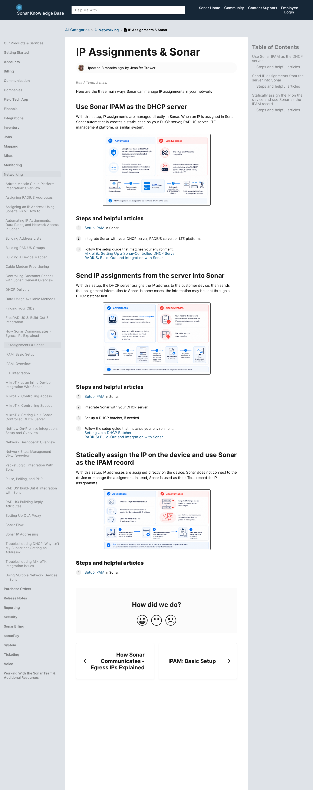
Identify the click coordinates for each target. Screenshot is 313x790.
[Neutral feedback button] (156, 621)
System (10, 645)
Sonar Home (210, 8)
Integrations (14, 118)
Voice (8, 664)
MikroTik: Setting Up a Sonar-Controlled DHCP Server (130, 253)
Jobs (8, 137)
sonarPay (11, 636)
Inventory (11, 127)
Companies (13, 90)
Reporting (12, 607)
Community (234, 8)
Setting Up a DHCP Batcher (108, 433)
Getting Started (16, 52)
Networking (13, 174)
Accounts (12, 62)
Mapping (11, 146)
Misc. (8, 155)
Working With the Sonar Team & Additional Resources (30, 675)
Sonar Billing (14, 626)
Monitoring (13, 165)
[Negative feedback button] (170, 621)
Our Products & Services (23, 43)
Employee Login (289, 10)
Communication (17, 80)
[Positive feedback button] (142, 621)
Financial (11, 109)
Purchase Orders (17, 589)
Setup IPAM (94, 228)
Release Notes (15, 598)
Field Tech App (16, 99)
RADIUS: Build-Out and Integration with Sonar (124, 258)
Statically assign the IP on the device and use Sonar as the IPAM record (277, 99)
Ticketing (11, 654)
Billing (9, 71)
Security (10, 617)
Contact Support (263, 8)
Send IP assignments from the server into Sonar (278, 78)
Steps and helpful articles (278, 67)
